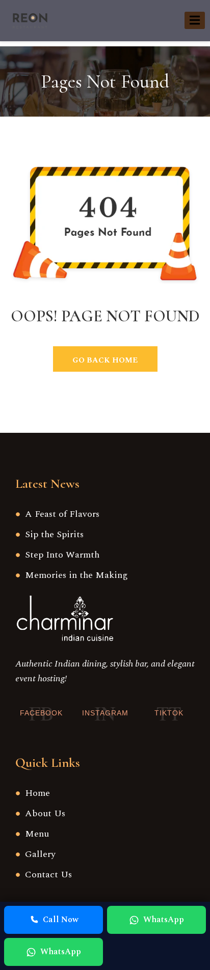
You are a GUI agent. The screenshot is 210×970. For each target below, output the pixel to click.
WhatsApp (163, 919)
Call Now (60, 919)
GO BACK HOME (105, 360)
